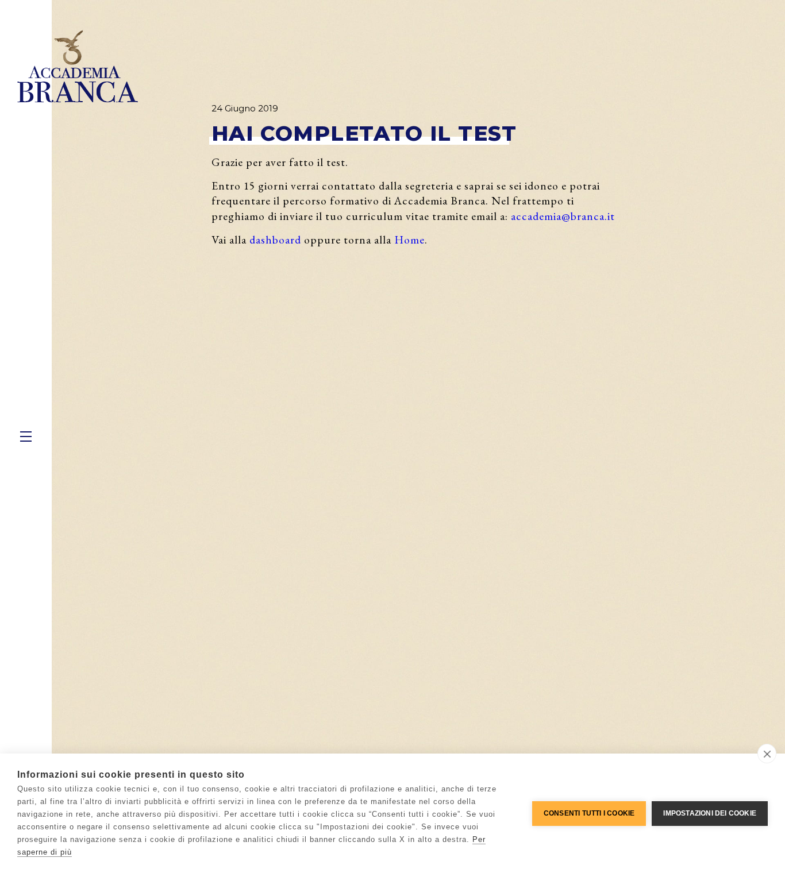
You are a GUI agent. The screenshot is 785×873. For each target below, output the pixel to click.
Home (409, 239)
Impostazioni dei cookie (709, 813)
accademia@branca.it (563, 215)
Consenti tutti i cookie (589, 813)
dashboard (275, 239)
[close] (766, 753)
